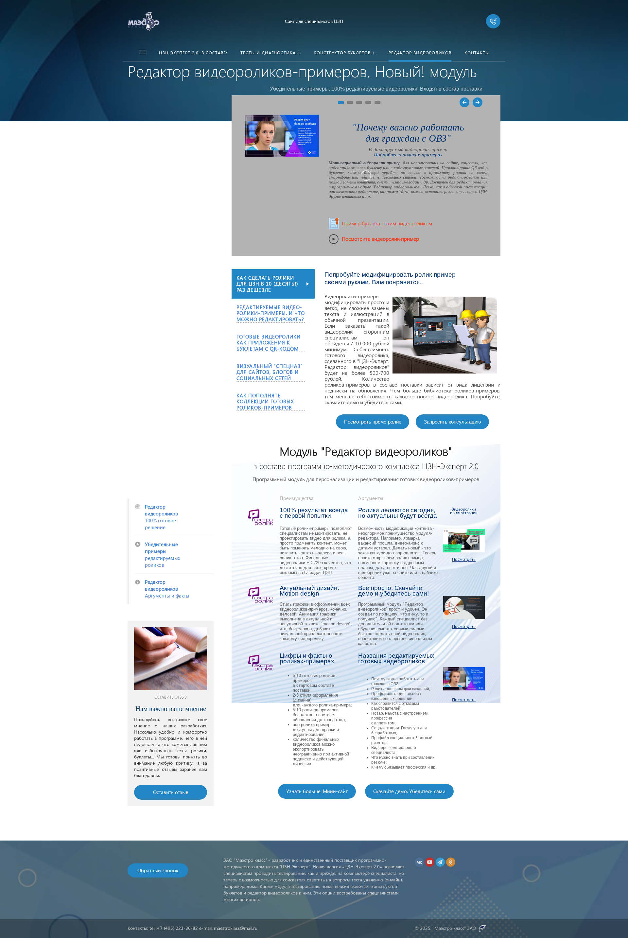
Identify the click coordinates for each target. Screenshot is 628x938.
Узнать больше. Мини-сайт (317, 791)
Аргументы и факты (167, 589)
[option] (171, 713)
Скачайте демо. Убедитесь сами (409, 791)
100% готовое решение (161, 516)
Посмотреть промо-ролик (372, 422)
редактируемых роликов (162, 554)
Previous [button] (464, 102)
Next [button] (477, 102)
